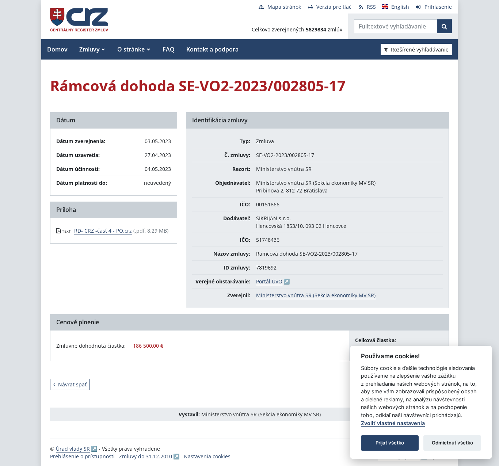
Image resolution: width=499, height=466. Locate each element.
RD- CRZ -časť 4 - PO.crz (103, 230)
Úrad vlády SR (73, 448)
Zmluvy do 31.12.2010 (145, 456)
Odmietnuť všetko (452, 443)
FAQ (169, 49)
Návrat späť (72, 384)
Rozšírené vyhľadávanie (420, 49)
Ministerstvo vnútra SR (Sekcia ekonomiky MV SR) (316, 295)
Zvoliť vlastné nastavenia (393, 423)
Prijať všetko (390, 443)
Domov (57, 49)
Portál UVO (269, 281)
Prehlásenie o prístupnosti (82, 456)
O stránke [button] (131, 49)
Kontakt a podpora (212, 49)
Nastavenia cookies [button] (207, 456)
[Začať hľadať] (444, 26)
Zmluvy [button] (89, 49)
